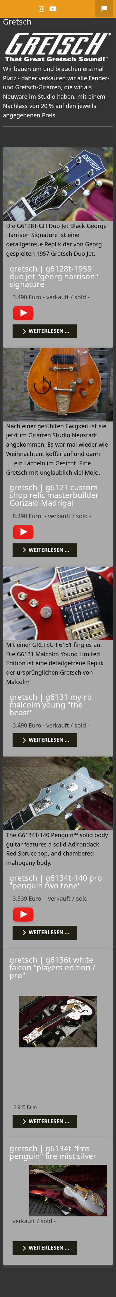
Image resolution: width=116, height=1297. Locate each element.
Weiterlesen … (48, 330)
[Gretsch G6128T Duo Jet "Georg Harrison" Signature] (58, 183)
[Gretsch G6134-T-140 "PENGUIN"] (58, 793)
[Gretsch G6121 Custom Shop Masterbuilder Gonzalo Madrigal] (58, 384)
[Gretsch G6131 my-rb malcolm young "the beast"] (58, 603)
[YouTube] (53, 9)
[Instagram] (42, 9)
